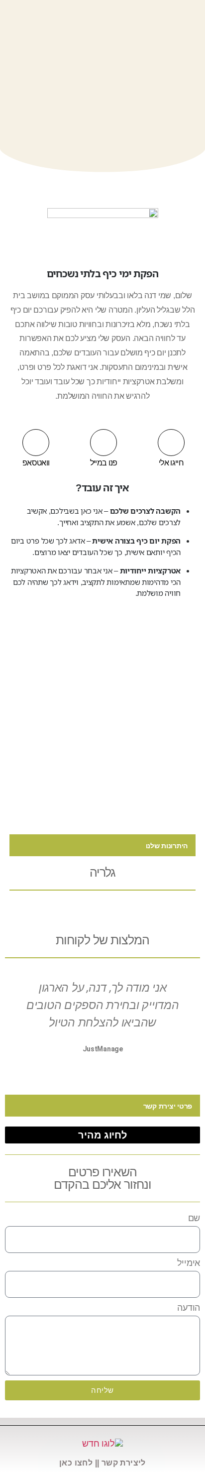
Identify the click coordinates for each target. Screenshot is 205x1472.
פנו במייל (103, 462)
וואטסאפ (35, 462)
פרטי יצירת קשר (167, 1106)
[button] (102, 845)
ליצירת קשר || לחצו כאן (102, 1463)
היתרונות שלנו (167, 846)
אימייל (188, 1263)
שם (194, 1218)
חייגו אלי (171, 462)
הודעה (188, 1308)
